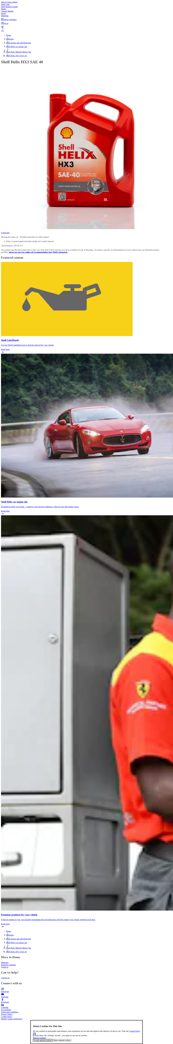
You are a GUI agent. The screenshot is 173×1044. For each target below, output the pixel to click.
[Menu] (86, 30)
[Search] (86, 27)
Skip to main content (9, 2)
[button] (86, 16)
